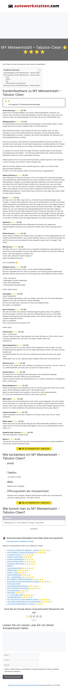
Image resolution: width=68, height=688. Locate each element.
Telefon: (8, 79)
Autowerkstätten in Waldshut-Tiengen (20, 541)
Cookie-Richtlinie (31, 685)
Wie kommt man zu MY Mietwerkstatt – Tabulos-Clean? (22, 85)
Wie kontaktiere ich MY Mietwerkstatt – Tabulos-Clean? (22, 75)
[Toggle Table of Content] (38, 70)
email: (7, 77)
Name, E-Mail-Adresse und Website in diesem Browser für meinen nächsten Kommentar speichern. (32, 670)
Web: (7, 81)
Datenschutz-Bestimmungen (17, 685)
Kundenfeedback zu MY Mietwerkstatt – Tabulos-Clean (22, 73)
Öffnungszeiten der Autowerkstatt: (16, 83)
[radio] (27, 617)
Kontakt (39, 685)
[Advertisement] (34, 25)
